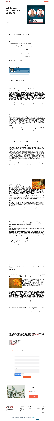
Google (11, 342)
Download (33, 396)
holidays (24, 350)
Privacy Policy (33, 417)
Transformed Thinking (19, 62)
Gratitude (14, 350)
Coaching (11, 350)
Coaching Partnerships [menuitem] (22, 409)
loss (25, 350)
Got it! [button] (37, 419)
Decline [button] (40, 419)
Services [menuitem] (30, 1)
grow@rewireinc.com (15, 63)
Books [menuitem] (43, 411)
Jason (14, 61)
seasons (21, 350)
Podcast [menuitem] (43, 409)
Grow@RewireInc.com (13, 344)
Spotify (11, 341)
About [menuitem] (36, 1)
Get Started (46, 1)
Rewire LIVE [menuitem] (22, 413)
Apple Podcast (12, 340)
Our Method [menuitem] (29, 408)
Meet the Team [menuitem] (37, 408)
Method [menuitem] (33, 1)
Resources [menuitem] (40, 1)
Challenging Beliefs (18, 350)
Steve (16, 61)
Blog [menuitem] (43, 408)
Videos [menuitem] (43, 412)
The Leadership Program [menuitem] (22, 411)
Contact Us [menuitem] (36, 409)
